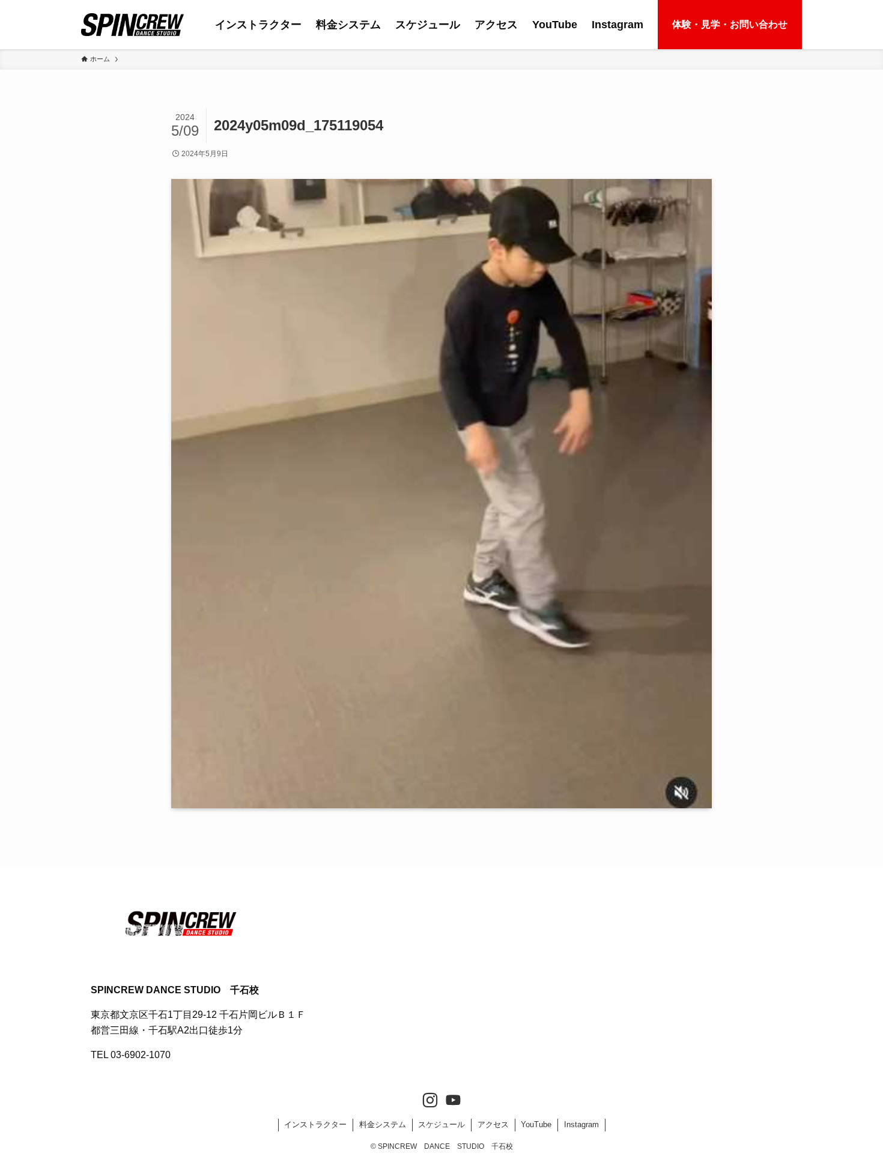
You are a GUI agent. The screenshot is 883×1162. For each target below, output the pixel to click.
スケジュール (441, 1124)
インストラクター (315, 1124)
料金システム (382, 1124)
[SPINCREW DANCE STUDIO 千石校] (132, 25)
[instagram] (429, 1100)
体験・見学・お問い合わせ (729, 24)
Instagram (581, 1124)
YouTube (536, 1124)
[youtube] (453, 1100)
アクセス (493, 1124)
